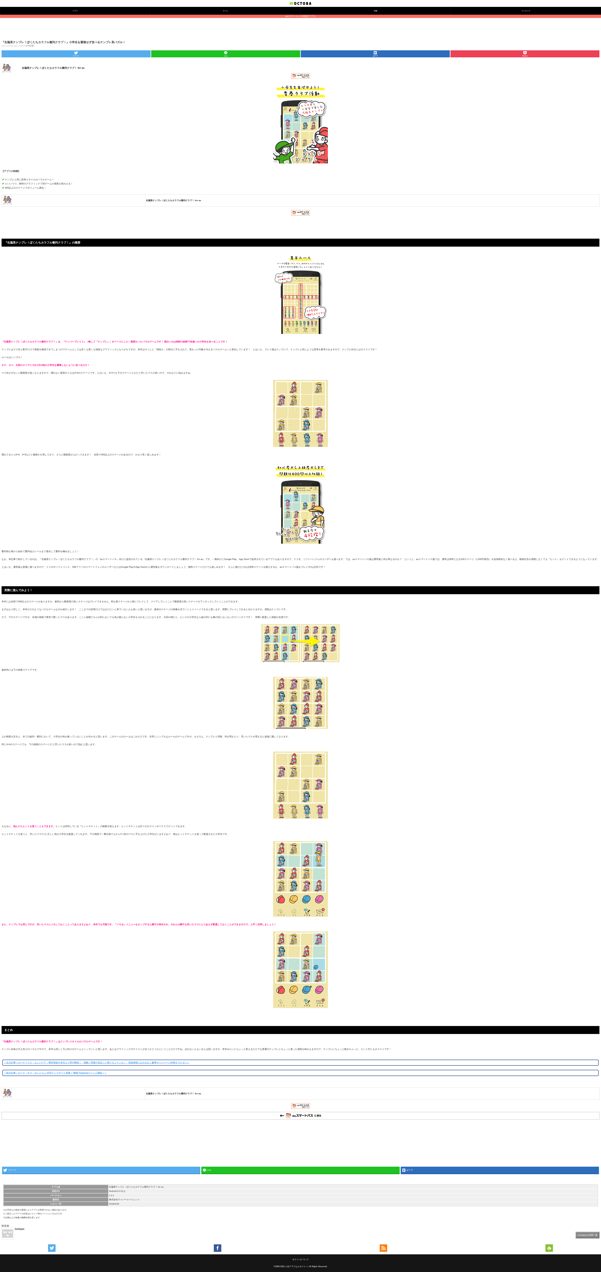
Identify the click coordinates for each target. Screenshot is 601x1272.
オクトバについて (300, 1259)
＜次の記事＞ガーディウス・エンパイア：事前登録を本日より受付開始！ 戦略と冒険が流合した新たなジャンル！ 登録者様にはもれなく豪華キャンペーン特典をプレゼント (96, 1062)
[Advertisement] (300, 30)
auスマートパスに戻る (300, 1115)
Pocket (525, 56)
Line (225, 56)
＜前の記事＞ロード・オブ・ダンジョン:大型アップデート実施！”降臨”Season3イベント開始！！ (55, 1073)
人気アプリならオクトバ (296, 1266)
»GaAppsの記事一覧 (587, 1235)
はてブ (375, 56)
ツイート (76, 56)
